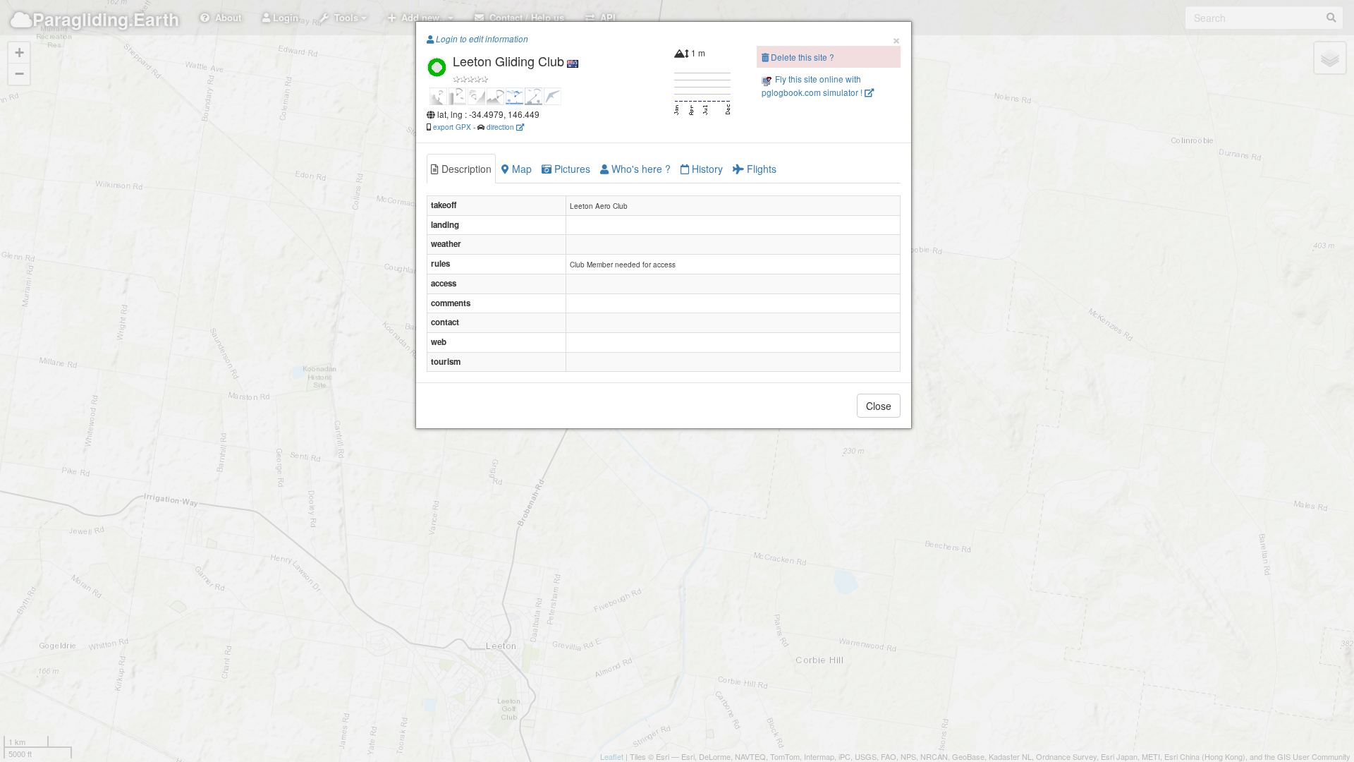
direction (501, 126)
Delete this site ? (801, 57)
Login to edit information (481, 38)
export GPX (452, 126)
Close (878, 406)
